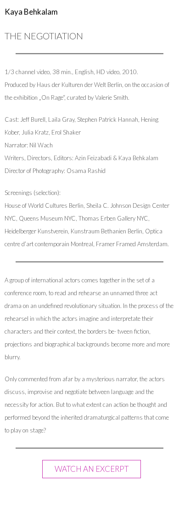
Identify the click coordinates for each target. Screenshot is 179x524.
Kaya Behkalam (31, 11)
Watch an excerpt (92, 469)
